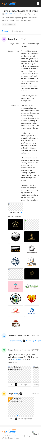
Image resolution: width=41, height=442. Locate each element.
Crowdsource (16, 436)
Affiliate (4, 438)
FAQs (23, 436)
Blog (28, 436)
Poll (8, 436)
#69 (15, 393)
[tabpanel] (20, 230)
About (4, 436)
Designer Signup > (14, 438)
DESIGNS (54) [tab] (19, 31)
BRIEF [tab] (6, 31)
